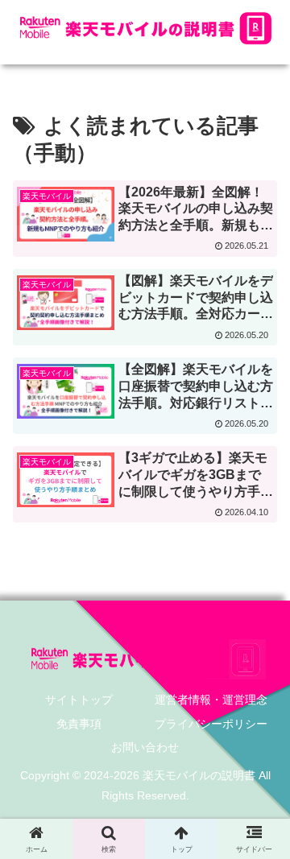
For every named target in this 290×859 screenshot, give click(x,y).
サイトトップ (79, 699)
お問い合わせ (145, 747)
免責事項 (79, 723)
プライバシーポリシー (211, 723)
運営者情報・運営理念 (211, 699)
